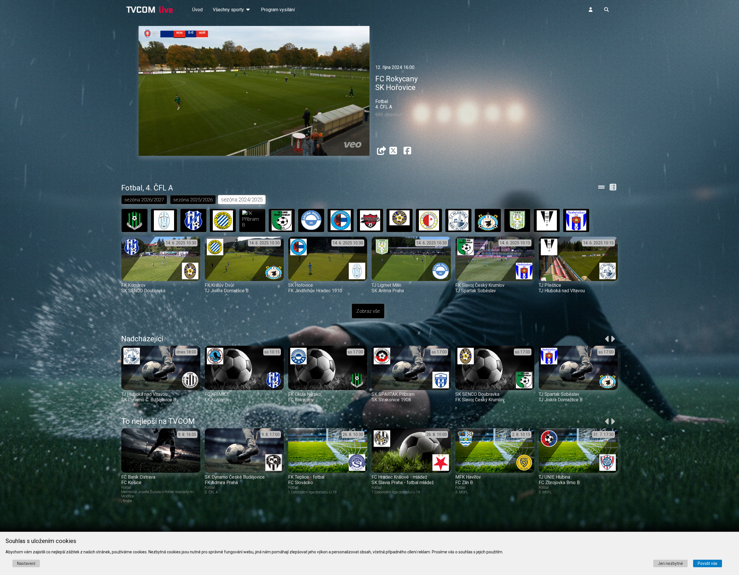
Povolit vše (707, 563)
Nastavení (26, 563)
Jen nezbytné (670, 563)
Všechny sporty (229, 9)
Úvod (197, 9)
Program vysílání (278, 9)
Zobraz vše (368, 311)
